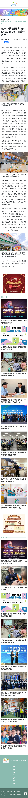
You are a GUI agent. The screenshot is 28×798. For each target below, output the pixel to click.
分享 (7, 42)
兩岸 (14, 775)
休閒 (14, 772)
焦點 (14, 766)
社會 (14, 769)
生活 (14, 778)
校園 (14, 781)
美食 (14, 783)
